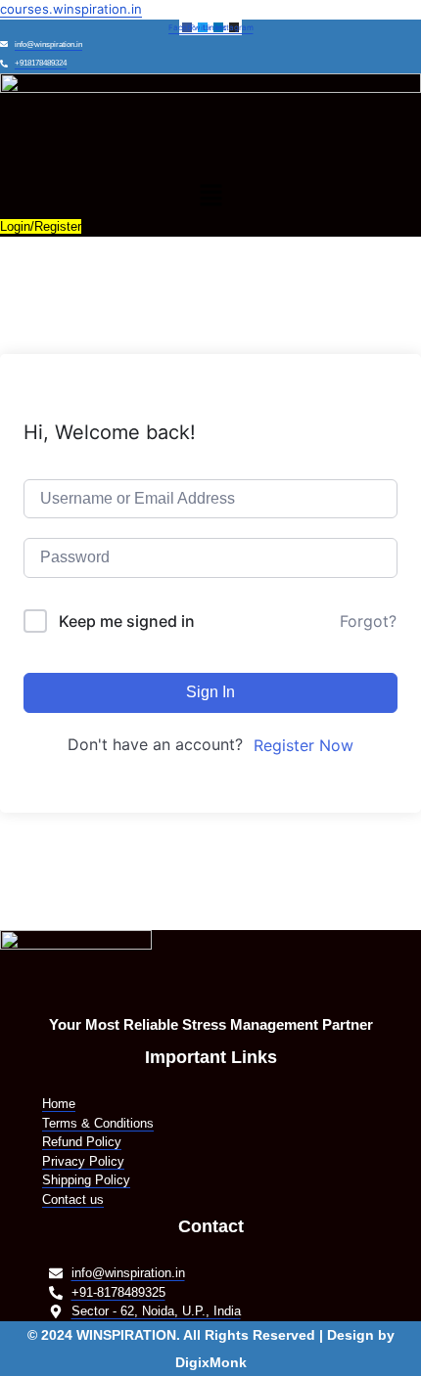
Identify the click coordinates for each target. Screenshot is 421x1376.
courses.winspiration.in (71, 9)
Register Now (303, 745)
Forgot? (368, 621)
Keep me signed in (127, 621)
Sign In (210, 692)
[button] (210, 196)
